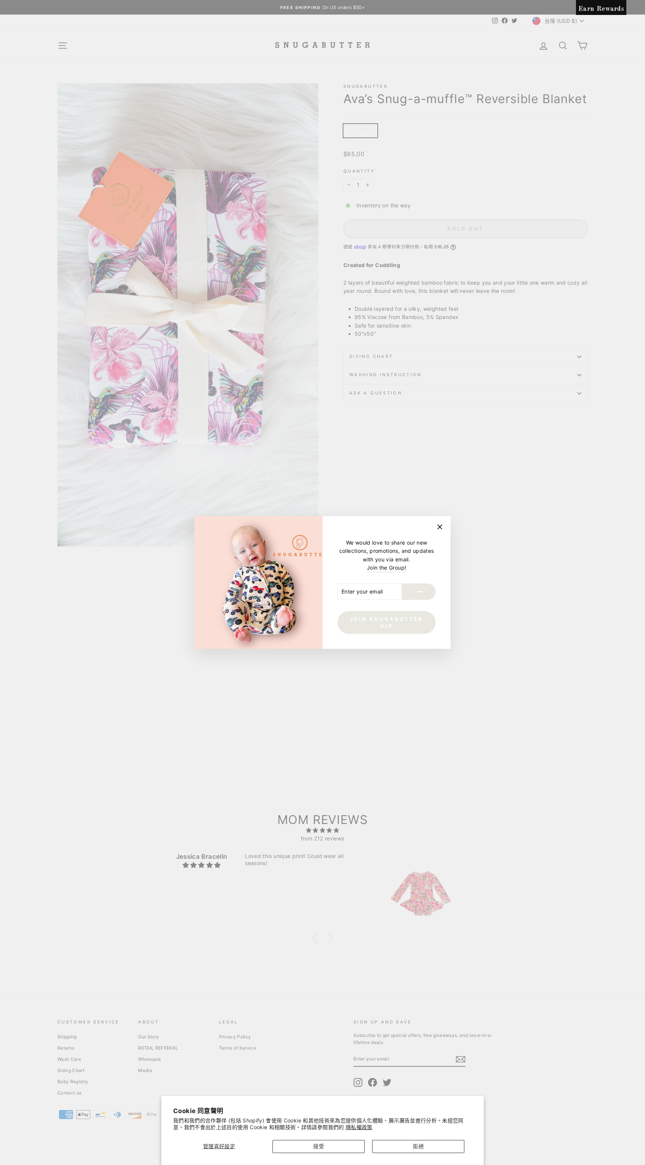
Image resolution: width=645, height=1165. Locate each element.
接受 (318, 1146)
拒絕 (418, 1146)
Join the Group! (386, 567)
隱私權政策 (359, 1127)
